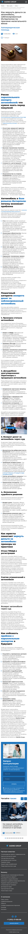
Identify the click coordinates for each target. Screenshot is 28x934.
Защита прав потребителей (9, 864)
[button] (22, 798)
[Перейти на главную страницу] (9, 2)
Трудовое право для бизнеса (9, 882)
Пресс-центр (9, 5)
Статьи (16, 5)
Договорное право (6, 886)
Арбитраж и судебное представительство (13, 881)
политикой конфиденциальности (13, 792)
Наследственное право (7, 858)
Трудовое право (5, 862)
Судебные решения (6, 901)
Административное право (8, 856)
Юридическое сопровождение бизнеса (12, 875)
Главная (2, 5)
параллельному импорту (10, 123)
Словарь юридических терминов (10, 905)
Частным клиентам (8, 851)
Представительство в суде (8, 866)
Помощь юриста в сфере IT (8, 877)
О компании (5, 897)
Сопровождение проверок (8, 884)
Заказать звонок (14, 923)
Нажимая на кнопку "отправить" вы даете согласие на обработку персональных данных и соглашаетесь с (14, 790)
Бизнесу (4, 872)
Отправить (14, 784)
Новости (3, 903)
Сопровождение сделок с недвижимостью (13, 854)
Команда (3, 907)
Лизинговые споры (6, 890)
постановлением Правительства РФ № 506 (13, 117)
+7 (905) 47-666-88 (14, 919)
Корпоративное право (7, 888)
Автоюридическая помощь (8, 860)
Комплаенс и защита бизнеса (9, 879)
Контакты (3, 909)
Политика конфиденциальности (14, 929)
